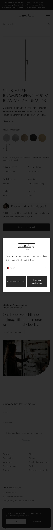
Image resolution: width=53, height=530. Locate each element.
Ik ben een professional (37, 281)
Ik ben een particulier (16, 281)
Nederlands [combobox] (14, 268)
